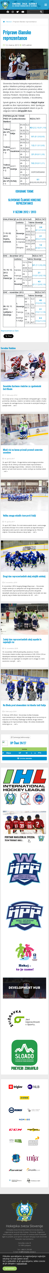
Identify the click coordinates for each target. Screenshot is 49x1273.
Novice (9, 22)
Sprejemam (9, 1268)
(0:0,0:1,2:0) (38, 154)
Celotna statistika (25, 758)
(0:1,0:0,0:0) (38, 136)
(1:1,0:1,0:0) (38, 145)
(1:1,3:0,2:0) (39, 265)
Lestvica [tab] (24, 749)
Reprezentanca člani (10, 330)
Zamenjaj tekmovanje (21, 737)
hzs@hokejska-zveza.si (27, 1252)
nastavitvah (22, 1263)
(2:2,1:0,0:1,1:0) (38, 127)
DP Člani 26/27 (18, 743)
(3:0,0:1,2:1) (38, 163)
